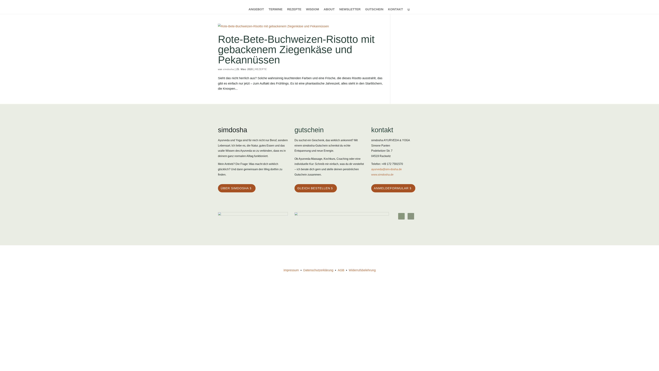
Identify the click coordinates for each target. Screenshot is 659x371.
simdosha (228, 69)
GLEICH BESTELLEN (313, 188)
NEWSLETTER (350, 9)
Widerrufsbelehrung (362, 270)
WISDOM (312, 9)
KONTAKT (395, 9)
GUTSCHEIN (374, 9)
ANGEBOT (256, 9)
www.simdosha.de (382, 174)
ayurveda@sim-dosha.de (386, 169)
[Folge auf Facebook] (411, 216)
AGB (341, 270)
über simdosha (235, 188)
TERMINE (275, 9)
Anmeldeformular (391, 188)
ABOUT (329, 9)
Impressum (291, 270)
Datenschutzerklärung (318, 270)
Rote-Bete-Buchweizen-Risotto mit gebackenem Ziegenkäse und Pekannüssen (296, 49)
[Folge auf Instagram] (401, 216)
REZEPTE (294, 9)
